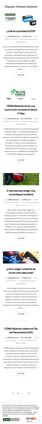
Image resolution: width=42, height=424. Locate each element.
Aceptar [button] (6, 419)
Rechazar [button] (15, 419)
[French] (30, 418)
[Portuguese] (32, 418)
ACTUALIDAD (26, 118)
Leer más (22, 74)
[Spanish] (35, 418)
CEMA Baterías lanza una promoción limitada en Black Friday (21, 109)
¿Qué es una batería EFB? (21, 31)
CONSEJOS (27, 36)
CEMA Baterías (14, 36)
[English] (27, 418)
